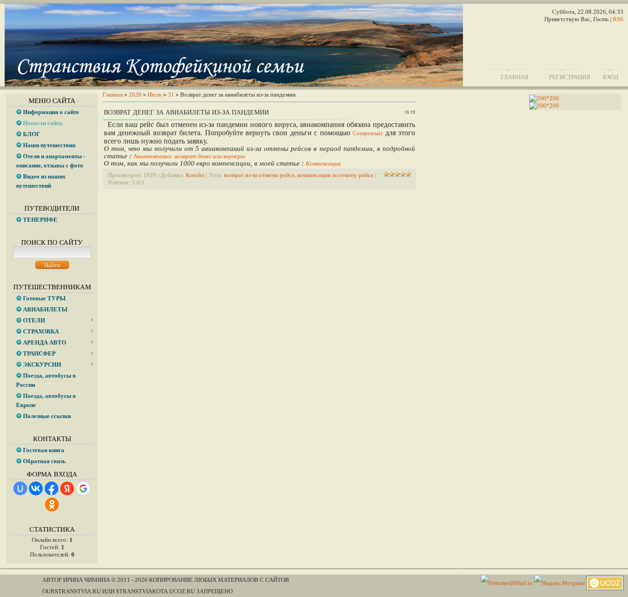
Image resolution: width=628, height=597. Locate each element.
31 (171, 94)
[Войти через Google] (83, 488)
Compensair (368, 133)
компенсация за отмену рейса (335, 175)
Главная (515, 77)
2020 (135, 94)
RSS (618, 19)
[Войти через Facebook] (51, 488)
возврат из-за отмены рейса (259, 175)
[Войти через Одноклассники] (52, 504)
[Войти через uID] (20, 488)
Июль (155, 94)
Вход (610, 77)
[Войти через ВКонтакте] (36, 488)
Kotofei (195, 175)
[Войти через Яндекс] (67, 488)
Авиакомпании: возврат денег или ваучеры (189, 156)
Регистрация (569, 77)
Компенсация (323, 163)
